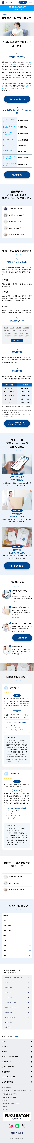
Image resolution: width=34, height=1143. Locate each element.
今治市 (12, 328)
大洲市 (19, 330)
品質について (9, 992)
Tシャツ (20, 88)
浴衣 (27, 86)
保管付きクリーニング (16, 215)
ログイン (24, 2)
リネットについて (8, 1067)
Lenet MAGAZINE (8, 1077)
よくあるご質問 (10, 1017)
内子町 (27, 336)
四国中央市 (7, 333)
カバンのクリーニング (16, 235)
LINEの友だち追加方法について (10, 1103)
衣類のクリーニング (15, 209)
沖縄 (4, 955)
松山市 (6, 328)
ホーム (3, 1036)
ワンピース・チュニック (9, 151)
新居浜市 (6, 330)
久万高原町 (7, 336)
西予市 (15, 333)
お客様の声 (8, 1012)
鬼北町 (18, 339)
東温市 (21, 333)
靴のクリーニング (15, 228)
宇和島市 (18, 328)
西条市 (13, 330)
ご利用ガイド (9, 997)
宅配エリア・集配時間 (10, 1056)
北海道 (5, 916)
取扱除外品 (8, 1022)
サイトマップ (5, 1109)
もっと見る (16, 340)
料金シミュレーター (11, 1007)
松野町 (12, 339)
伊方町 (6, 339)
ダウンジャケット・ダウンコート (9, 133)
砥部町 (21, 336)
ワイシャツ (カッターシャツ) (9, 164)
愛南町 (24, 339)
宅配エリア (8, 988)
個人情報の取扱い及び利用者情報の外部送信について (16, 1091)
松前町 (15, 336)
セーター (5, 145)
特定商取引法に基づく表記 (9, 1097)
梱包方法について (18, 617)
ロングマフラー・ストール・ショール (9, 158)
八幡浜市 (26, 328)
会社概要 (4, 1106)
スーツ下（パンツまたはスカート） (9, 127)
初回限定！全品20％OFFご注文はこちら (17, 8)
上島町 (27, 333)
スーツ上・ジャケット (9, 120)
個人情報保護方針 (7, 1088)
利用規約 (8, 1027)
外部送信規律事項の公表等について (11, 1094)
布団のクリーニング (15, 222)
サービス (5, 1046)
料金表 (7, 983)
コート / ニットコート (9, 140)
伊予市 (25, 330)
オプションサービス (11, 1002)
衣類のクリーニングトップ (13, 978)
